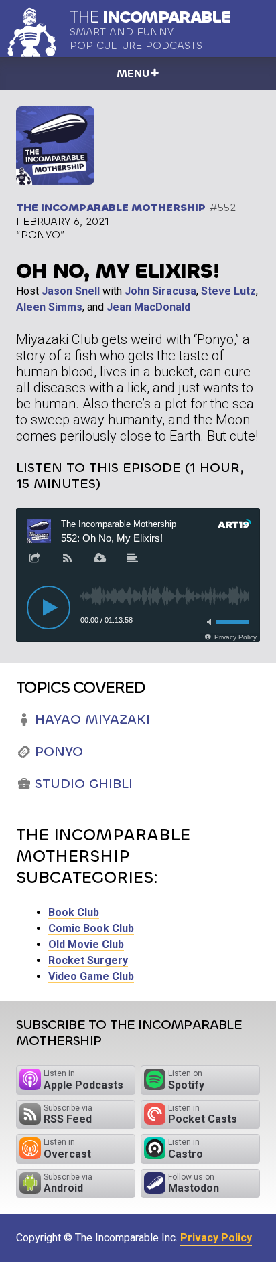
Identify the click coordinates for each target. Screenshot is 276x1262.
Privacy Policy (216, 1237)
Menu (133, 73)
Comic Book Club (91, 928)
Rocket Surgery (88, 960)
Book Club (73, 912)
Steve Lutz (228, 291)
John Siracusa (160, 291)
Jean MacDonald (148, 307)
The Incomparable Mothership (111, 207)
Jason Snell (71, 291)
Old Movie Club (86, 944)
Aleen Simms (49, 307)
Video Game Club (91, 976)
